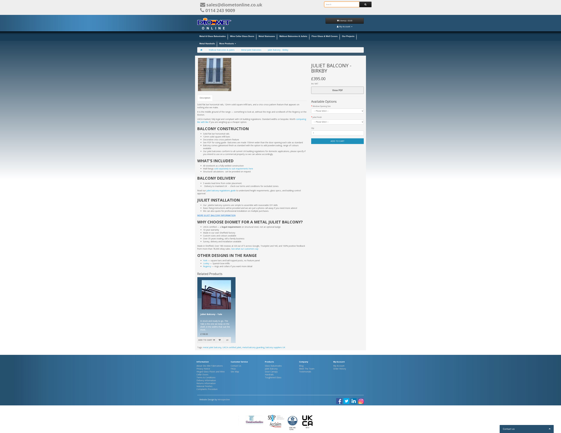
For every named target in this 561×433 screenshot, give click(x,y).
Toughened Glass (273, 377)
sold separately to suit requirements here (234, 168)
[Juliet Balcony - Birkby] (214, 74)
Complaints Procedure (207, 389)
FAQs (233, 368)
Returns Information (206, 383)
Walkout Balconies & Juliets (293, 36)
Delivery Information (206, 380)
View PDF (337, 90)
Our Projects (348, 36)
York (205, 260)
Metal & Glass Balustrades (212, 36)
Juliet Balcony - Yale (211, 314)
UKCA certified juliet (232, 347)
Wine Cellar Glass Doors (242, 36)
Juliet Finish (317, 117)
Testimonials (305, 371)
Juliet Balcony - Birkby (278, 49)
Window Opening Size (322, 106)
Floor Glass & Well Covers (325, 36)
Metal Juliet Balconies (251, 49)
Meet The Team (306, 368)
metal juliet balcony (212, 347)
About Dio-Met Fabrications (209, 365)
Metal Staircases (267, 36)
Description (205, 97)
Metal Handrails (207, 43)
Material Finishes (204, 386)
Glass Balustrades (273, 365)
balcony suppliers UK (275, 347)
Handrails (269, 374)
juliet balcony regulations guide (221, 190)
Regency (207, 266)
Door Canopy (271, 371)
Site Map (235, 371)
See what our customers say (244, 248)
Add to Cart (337, 141)
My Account (338, 365)
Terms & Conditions (205, 377)
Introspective (224, 399)
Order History (339, 368)
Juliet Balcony (271, 368)
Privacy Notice (203, 368)
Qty (312, 128)
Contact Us (236, 365)
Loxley (206, 263)
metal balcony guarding (253, 347)
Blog (301, 365)
